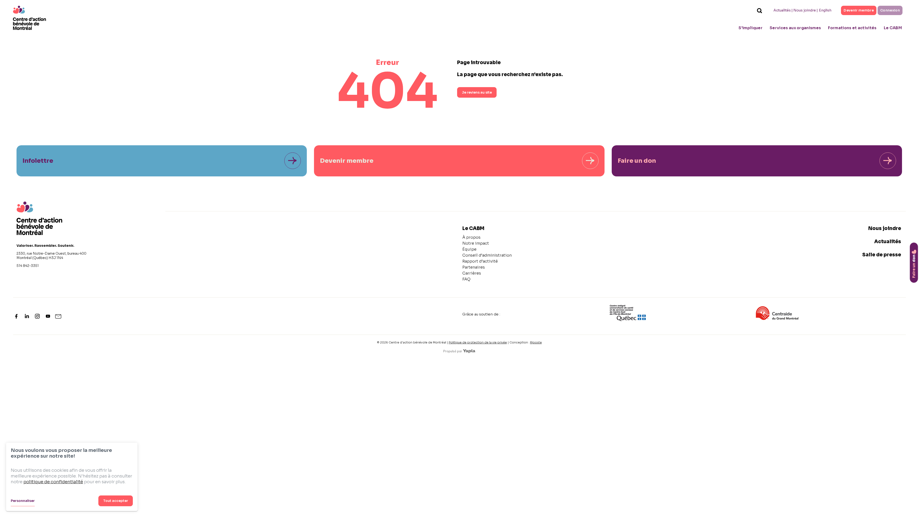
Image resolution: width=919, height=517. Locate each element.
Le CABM (893, 27)
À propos (471, 237)
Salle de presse (881, 255)
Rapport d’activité (480, 261)
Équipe (469, 249)
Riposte (536, 342)
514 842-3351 (28, 266)
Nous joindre (804, 10)
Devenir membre (859, 10)
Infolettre (37, 160)
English (825, 10)
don (914, 266)
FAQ (466, 279)
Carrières (471, 273)
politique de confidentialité (53, 481)
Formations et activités (852, 27)
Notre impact (475, 243)
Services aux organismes (795, 27)
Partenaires (473, 267)
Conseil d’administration (487, 255)
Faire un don (637, 160)
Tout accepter (115, 501)
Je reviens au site (477, 92)
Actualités (782, 10)
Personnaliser (23, 501)
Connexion (890, 10)
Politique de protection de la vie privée (478, 342)
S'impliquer (750, 27)
